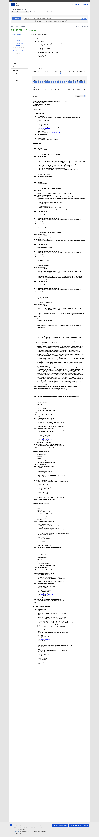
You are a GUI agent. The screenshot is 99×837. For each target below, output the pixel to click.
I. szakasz (15, 59)
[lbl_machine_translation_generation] (49, 87)
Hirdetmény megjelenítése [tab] (17, 34)
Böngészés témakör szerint (59, 21)
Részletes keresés (40, 21)
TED (12, 26)
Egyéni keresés (49, 21)
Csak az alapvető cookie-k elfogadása (79, 825)
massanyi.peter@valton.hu (47, 594)
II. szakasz (15, 63)
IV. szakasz (15, 66)
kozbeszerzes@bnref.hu (46, 439)
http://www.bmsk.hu (55, 57)
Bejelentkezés (76, 4)
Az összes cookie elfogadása (60, 825)
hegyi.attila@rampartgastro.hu (47, 542)
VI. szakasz (15, 84)
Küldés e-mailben (19, 50)
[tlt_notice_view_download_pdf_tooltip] (34, 82)
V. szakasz (15, 70)
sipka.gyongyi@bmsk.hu (46, 53)
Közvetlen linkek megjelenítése (19, 44)
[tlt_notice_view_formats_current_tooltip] (84, 96)
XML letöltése (18, 40)
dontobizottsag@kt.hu (45, 639)
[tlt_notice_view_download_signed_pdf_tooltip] (60, 73)
